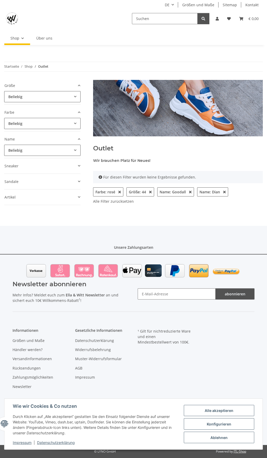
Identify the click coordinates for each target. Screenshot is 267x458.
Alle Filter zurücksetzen (113, 201)
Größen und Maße (198, 4)
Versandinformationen (32, 358)
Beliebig (15, 96)
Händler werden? (28, 349)
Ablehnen (219, 437)
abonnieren (235, 293)
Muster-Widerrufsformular (98, 358)
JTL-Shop (240, 451)
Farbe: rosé (105, 191)
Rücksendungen (27, 368)
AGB (78, 368)
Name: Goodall (173, 191)
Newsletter (22, 386)
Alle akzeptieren (219, 410)
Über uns (44, 38)
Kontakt (252, 4)
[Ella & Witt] (12, 18)
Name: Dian (210, 191)
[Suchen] (203, 18)
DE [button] (167, 4)
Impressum (22, 442)
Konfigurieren (219, 424)
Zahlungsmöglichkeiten (33, 377)
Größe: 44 (138, 191)
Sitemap (230, 4)
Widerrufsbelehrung (93, 349)
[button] (217, 19)
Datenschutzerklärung (56, 442)
